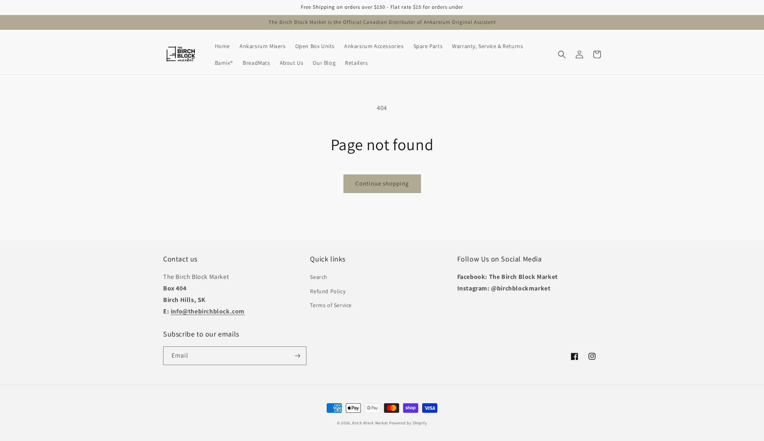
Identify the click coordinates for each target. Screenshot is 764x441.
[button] (562, 54)
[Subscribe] (297, 355)
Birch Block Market (370, 423)
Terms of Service (331, 305)
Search (318, 276)
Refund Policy (327, 291)
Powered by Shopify (408, 423)
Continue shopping (382, 183)
